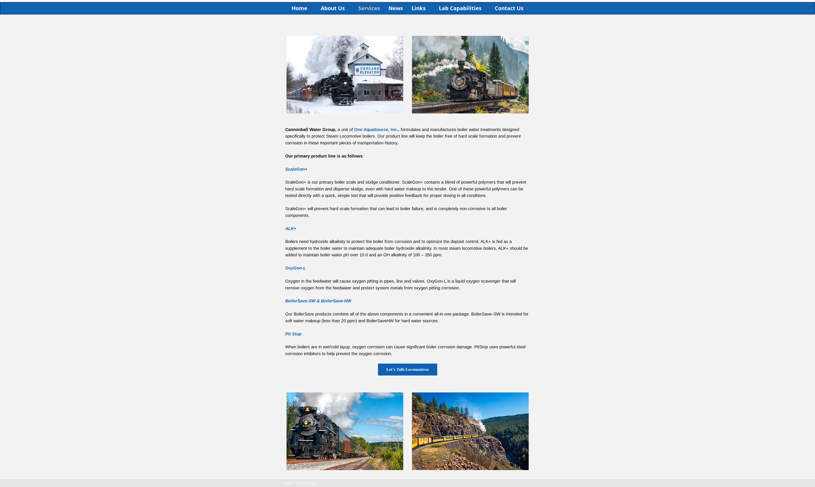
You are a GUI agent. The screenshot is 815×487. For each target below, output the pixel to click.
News (395, 8)
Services (369, 8)
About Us (333, 8)
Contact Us (509, 8)
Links (419, 8)
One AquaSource (305, 483)
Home (299, 8)
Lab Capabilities (460, 8)
